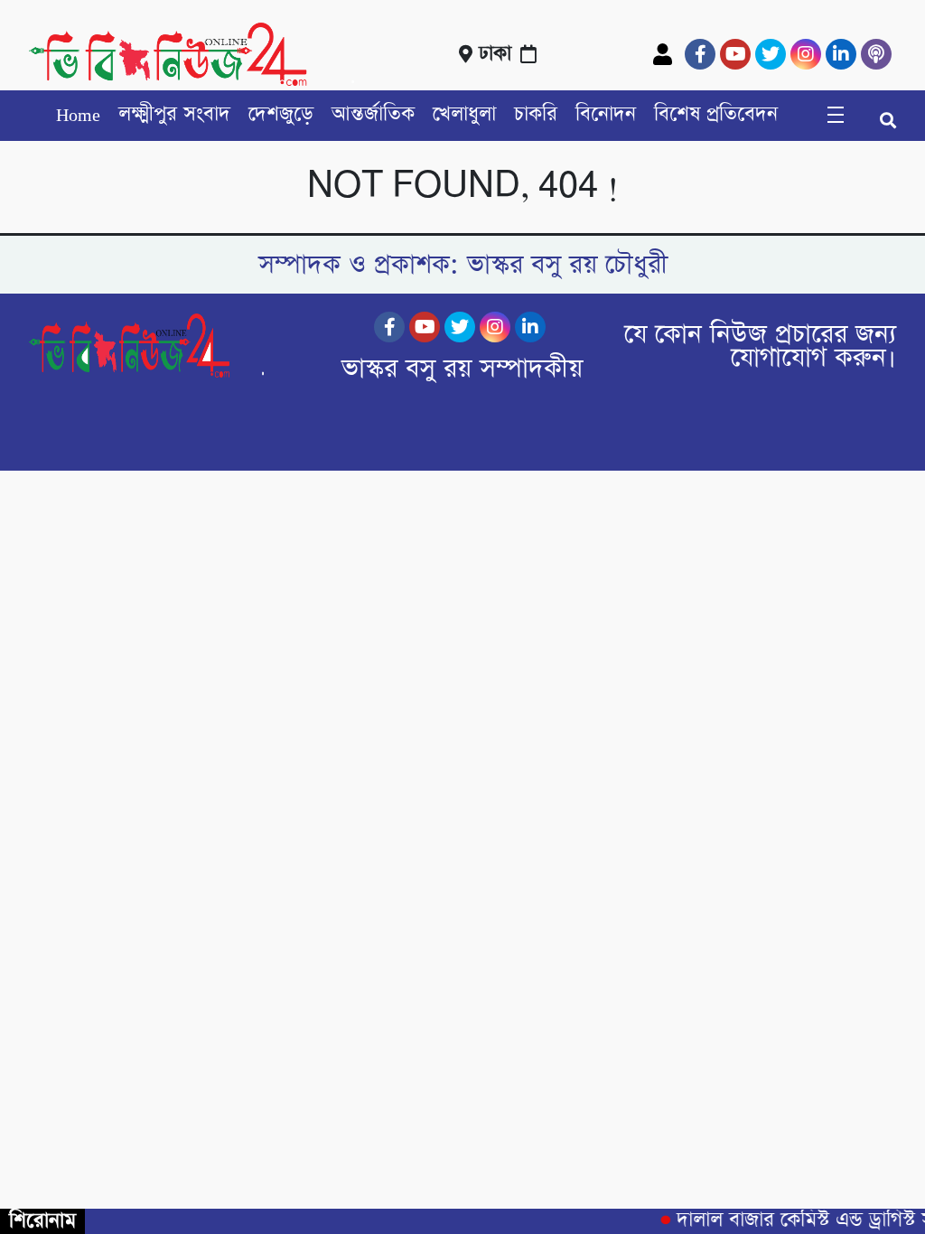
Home (78, 115)
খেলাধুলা (464, 115)
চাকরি (535, 115)
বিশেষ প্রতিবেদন (716, 115)
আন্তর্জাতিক (373, 115)
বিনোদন (605, 115)
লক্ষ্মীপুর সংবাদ (174, 115)
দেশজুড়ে (280, 115)
